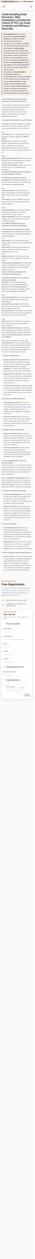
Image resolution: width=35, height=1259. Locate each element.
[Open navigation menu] (31, 6)
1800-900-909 (28, 1)
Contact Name (7, 628)
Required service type (9, 671)
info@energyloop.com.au (11, 1)
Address (6, 651)
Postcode (6, 658)
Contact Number (8, 636)
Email (5, 643)
